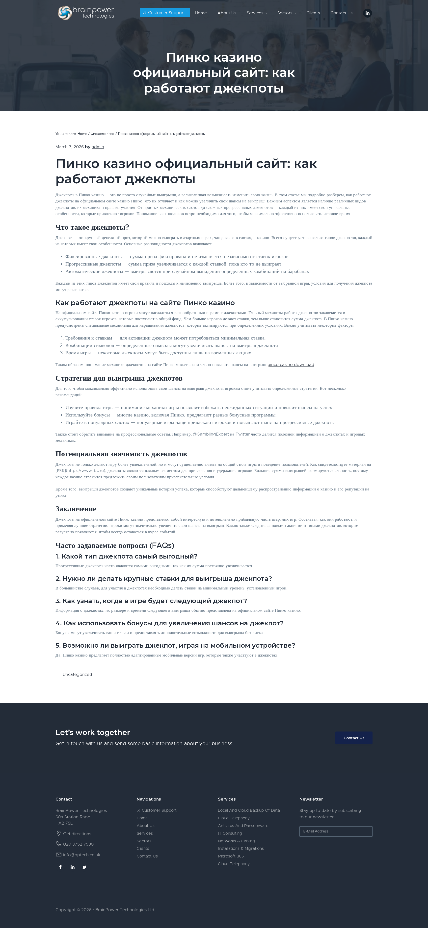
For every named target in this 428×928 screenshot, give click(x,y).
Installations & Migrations (241, 848)
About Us (146, 825)
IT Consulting (230, 833)
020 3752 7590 (78, 844)
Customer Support (159, 810)
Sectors (144, 841)
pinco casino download (291, 364)
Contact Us (354, 737)
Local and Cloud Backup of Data (249, 810)
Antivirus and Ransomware (243, 825)
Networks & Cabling (236, 841)
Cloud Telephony (234, 818)
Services (145, 833)
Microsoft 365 (231, 856)
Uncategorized (77, 674)
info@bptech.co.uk (81, 854)
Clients (143, 848)
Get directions (77, 833)
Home (142, 818)
